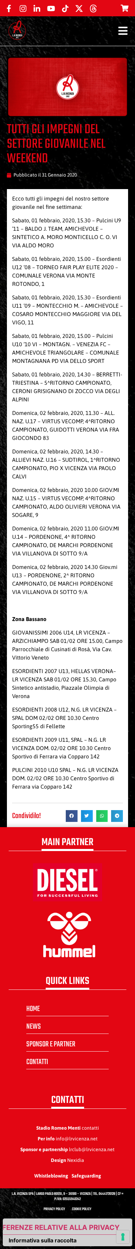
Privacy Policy (54, 1209)
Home (33, 1009)
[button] (72, 816)
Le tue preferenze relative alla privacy (61, 1227)
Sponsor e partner (50, 1044)
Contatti (37, 1062)
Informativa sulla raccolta (42, 1240)
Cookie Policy (81, 1209)
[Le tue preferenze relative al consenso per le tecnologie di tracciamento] (122, 1236)
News (33, 1027)
